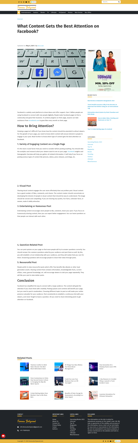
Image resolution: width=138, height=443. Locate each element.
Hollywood (62, 12)
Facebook (71, 151)
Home (54, 419)
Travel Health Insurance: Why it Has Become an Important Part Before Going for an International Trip (103, 106)
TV (48, 12)
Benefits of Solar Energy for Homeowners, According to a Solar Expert (74, 395)
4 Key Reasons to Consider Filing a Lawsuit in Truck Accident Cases (107, 381)
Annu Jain (41, 46)
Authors (54, 429)
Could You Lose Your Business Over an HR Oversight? (71, 381)
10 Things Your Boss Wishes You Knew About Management (73, 367)
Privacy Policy (56, 425)
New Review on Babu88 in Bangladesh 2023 (101, 101)
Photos (70, 12)
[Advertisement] (65, 39)
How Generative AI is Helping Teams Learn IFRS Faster (107, 367)
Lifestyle (53, 12)
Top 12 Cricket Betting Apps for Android (100, 129)
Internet (20, 19)
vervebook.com (34, 120)
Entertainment (26, 12)
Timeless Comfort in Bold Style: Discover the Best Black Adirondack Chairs (39, 367)
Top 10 (90, 147)
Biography (91, 149)
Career (54, 427)
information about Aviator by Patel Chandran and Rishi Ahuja (103, 113)
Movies (43, 12)
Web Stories (78, 12)
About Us (55, 421)
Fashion (35, 12)
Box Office (88, 12)
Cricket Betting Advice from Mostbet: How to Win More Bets (39, 395)
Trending (90, 154)
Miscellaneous (92, 161)
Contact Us (55, 423)
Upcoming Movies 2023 (95, 142)
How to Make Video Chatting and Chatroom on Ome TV (108, 119)
